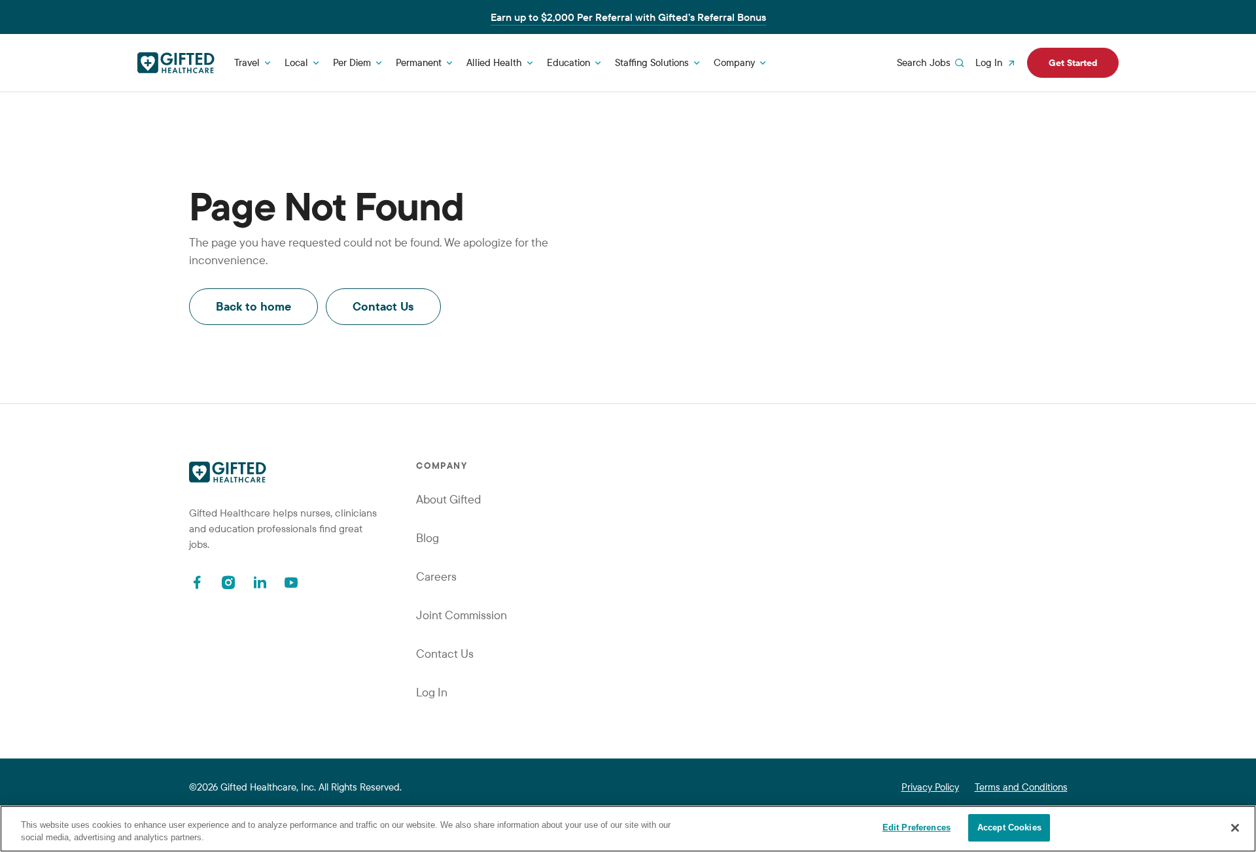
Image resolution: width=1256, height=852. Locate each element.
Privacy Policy (930, 787)
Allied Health (494, 62)
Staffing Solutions (652, 62)
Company (734, 62)
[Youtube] (291, 582)
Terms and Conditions (1021, 787)
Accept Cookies (1009, 827)
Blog (427, 537)
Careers (436, 576)
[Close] (1235, 827)
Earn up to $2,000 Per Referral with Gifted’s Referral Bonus (628, 17)
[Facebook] (197, 582)
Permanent (419, 62)
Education (568, 62)
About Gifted (448, 499)
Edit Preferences (916, 827)
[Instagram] (228, 582)
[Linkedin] (260, 582)
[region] (628, 829)
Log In (988, 62)
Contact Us (383, 306)
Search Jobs (924, 62)
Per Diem (352, 62)
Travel (247, 62)
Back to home (253, 306)
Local (296, 62)
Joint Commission (461, 614)
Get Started (1073, 63)
